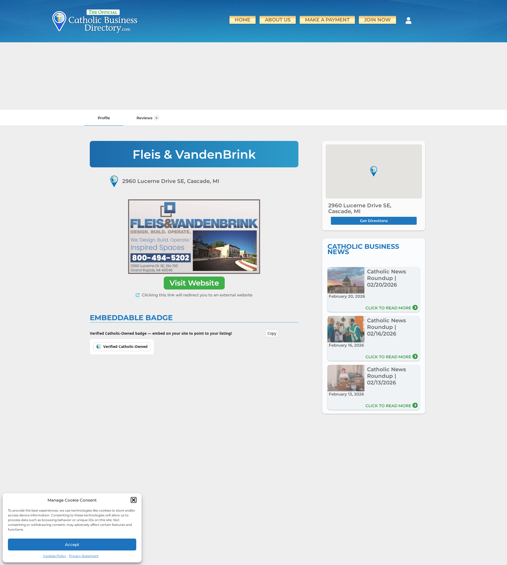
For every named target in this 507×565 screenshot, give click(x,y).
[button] (133, 500)
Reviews (147, 118)
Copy (271, 333)
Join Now (377, 19)
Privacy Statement (83, 556)
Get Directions (374, 220)
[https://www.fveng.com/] (194, 236)
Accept (72, 544)
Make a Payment (327, 19)
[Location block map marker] (373, 171)
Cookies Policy (54, 556)
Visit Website (194, 282)
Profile (104, 118)
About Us (277, 19)
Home (242, 19)
